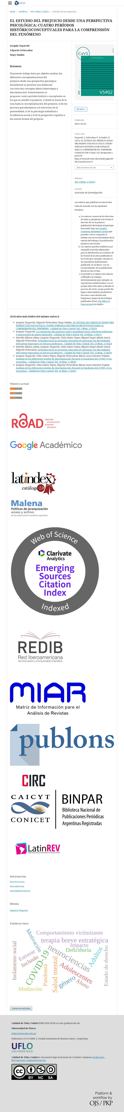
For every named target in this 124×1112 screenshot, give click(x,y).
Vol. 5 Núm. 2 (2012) (40, 11)
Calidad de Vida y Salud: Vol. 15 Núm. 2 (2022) (88, 343)
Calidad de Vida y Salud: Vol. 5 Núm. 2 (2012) (74, 328)
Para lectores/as (17, 881)
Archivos (23, 11)
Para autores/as (17, 886)
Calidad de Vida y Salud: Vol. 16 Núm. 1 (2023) (52, 361)
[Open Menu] (10, 3)
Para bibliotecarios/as (20, 891)
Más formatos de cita (86, 167)
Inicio (12, 11)
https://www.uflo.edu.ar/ (23, 1033)
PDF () (82, 109)
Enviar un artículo (21, 1008)
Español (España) (19, 910)
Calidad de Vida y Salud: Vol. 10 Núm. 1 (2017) (78, 334)
